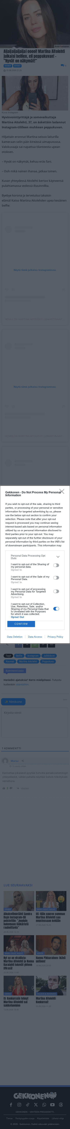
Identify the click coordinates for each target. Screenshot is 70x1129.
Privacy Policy (55, 636)
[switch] (56, 565)
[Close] (63, 492)
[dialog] (35, 565)
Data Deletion (14, 636)
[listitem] (35, 556)
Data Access (35, 636)
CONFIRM (21, 624)
